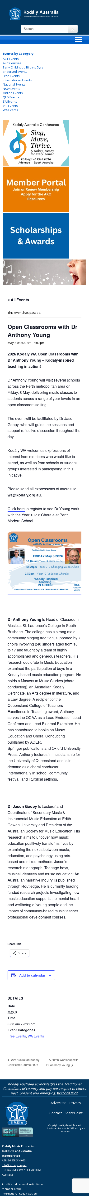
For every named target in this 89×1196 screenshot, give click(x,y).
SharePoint (74, 1112)
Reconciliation (67, 1093)
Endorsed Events (15, 71)
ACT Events (11, 59)
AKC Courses (12, 63)
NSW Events (11, 88)
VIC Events (10, 106)
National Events (14, 84)
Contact (55, 1112)
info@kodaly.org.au (14, 1165)
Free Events (11, 76)
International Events (17, 80)
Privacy (75, 1102)
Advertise (58, 1102)
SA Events (10, 101)
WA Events (10, 110)
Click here (16, 508)
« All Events (18, 299)
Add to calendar (32, 975)
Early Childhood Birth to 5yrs (23, 67)
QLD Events (11, 97)
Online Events (13, 93)
